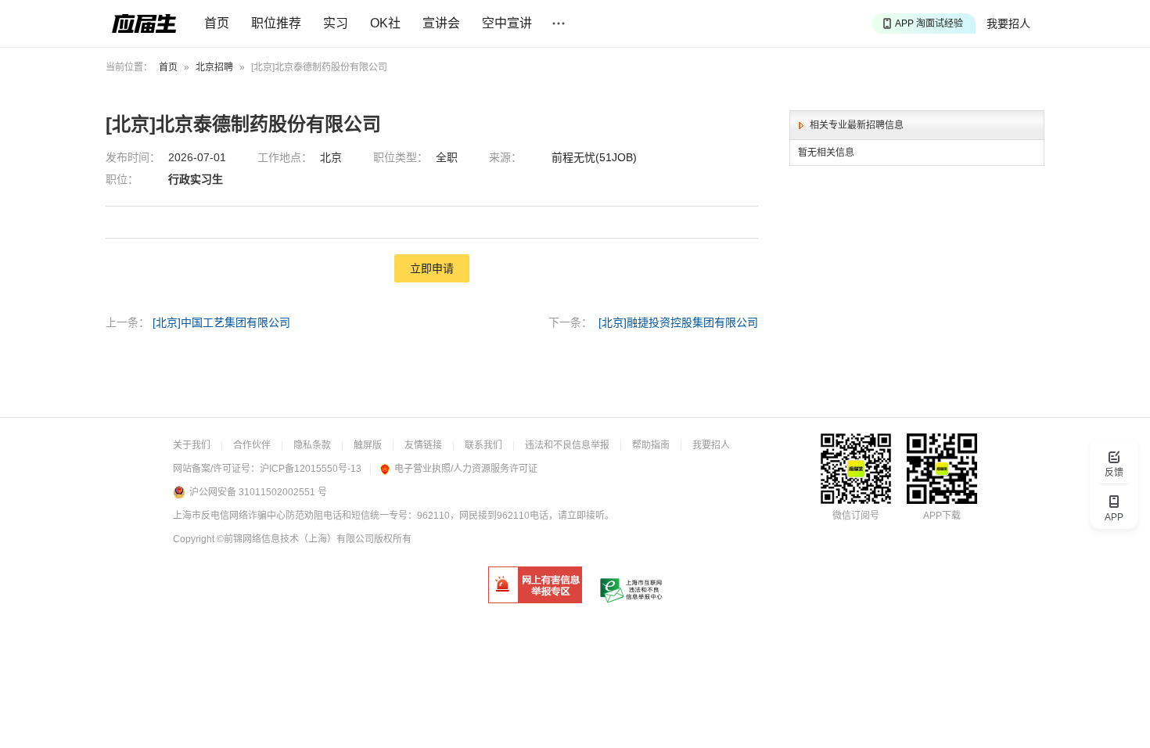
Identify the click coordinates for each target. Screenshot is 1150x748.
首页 (216, 23)
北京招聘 (214, 67)
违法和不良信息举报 (567, 445)
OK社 (385, 23)
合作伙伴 (252, 445)
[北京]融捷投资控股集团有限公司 (678, 322)
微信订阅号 (855, 515)
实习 (335, 23)
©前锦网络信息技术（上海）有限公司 (295, 539)
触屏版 (368, 445)
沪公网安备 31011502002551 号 (258, 492)
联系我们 (483, 445)
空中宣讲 (507, 23)
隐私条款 (312, 445)
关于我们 (191, 445)
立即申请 (432, 268)
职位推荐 (276, 23)
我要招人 (1008, 23)
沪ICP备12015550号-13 (310, 468)
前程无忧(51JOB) (594, 157)
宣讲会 (441, 23)
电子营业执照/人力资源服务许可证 (465, 468)
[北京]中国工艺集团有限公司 (221, 322)
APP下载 (942, 515)
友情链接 (423, 445)
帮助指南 (651, 445)
